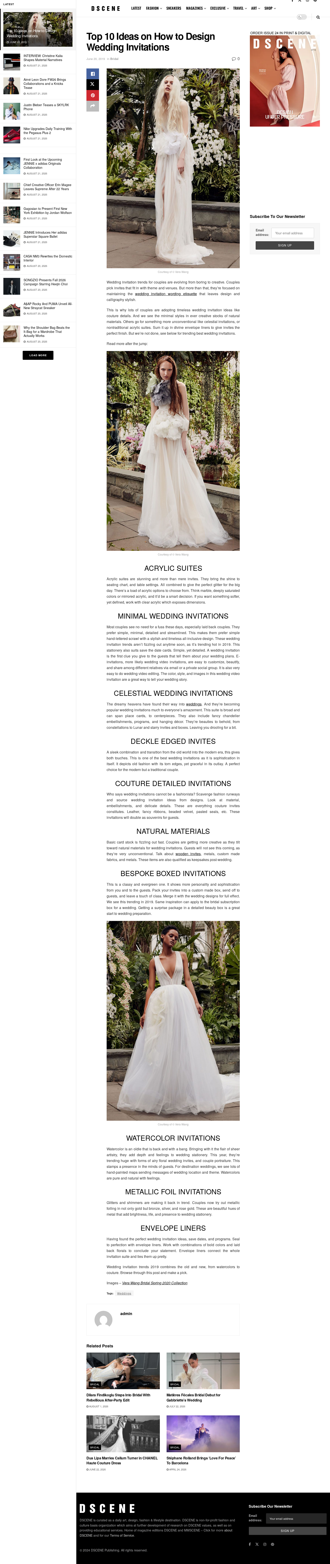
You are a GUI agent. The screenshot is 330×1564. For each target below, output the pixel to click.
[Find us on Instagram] (264, 1544)
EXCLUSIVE (218, 8)
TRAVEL (238, 8)
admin (126, 1313)
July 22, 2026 (177, 1406)
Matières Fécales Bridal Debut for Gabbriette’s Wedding (193, 1397)
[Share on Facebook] (92, 73)
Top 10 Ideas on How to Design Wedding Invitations (32, 33)
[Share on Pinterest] (92, 95)
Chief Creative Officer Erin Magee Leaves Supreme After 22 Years (47, 186)
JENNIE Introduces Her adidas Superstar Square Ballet (45, 234)
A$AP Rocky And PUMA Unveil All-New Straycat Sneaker (48, 305)
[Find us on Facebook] (250, 1544)
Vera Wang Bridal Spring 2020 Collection (154, 1282)
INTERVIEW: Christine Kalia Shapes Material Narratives (43, 57)
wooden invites (188, 853)
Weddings (124, 1293)
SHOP (268, 8)
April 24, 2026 (177, 1469)
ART (254, 8)
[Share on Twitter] (92, 84)
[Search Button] (318, 17)
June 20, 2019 (95, 59)
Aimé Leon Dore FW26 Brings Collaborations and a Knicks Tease (45, 83)
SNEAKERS (173, 8)
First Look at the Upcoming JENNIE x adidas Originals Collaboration (43, 163)
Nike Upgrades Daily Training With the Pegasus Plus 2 (48, 130)
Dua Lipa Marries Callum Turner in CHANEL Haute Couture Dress (122, 1460)
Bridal (114, 59)
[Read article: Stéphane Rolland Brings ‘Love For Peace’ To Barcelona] (203, 1433)
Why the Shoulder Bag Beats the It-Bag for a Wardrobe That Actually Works (47, 331)
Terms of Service (122, 1535)
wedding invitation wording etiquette (166, 293)
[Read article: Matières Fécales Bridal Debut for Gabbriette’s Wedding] (203, 1371)
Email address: (262, 232)
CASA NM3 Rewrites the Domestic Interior (48, 258)
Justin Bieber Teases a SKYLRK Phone (46, 107)
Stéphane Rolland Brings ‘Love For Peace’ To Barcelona (201, 1460)
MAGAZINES (194, 8)
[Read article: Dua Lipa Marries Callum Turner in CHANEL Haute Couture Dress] (123, 1433)
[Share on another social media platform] (92, 106)
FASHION (152, 8)
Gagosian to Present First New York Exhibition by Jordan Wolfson (48, 210)
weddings (194, 704)
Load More (38, 355)
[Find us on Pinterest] (272, 1544)
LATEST (136, 8)
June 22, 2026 (97, 1469)
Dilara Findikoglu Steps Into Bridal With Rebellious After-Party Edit (118, 1397)
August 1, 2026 (98, 1406)
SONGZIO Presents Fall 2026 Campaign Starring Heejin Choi (46, 282)
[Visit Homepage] (105, 8)
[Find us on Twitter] (257, 1544)
